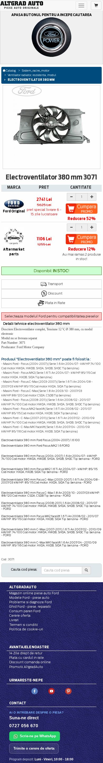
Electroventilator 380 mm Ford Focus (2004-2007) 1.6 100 (40, 440)
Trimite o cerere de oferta (33, 748)
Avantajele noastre (29, 647)
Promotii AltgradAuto (26, 667)
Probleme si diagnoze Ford (30, 602)
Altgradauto (22, 587)
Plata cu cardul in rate (26, 658)
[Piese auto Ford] (21, 5)
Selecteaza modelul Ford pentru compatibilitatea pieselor (51, 316)
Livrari (13, 620)
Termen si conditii (23, 625)
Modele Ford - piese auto (29, 598)
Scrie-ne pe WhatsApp (38, 736)
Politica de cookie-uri (26, 629)
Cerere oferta (19, 615)
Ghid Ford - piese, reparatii (30, 607)
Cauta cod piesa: (24, 569)
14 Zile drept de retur (25, 653)
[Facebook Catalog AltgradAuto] (34, 691)
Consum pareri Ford (24, 611)
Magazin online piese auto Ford (34, 593)
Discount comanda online (30, 662)
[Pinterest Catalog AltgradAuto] (68, 691)
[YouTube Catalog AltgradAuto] (51, 691)
